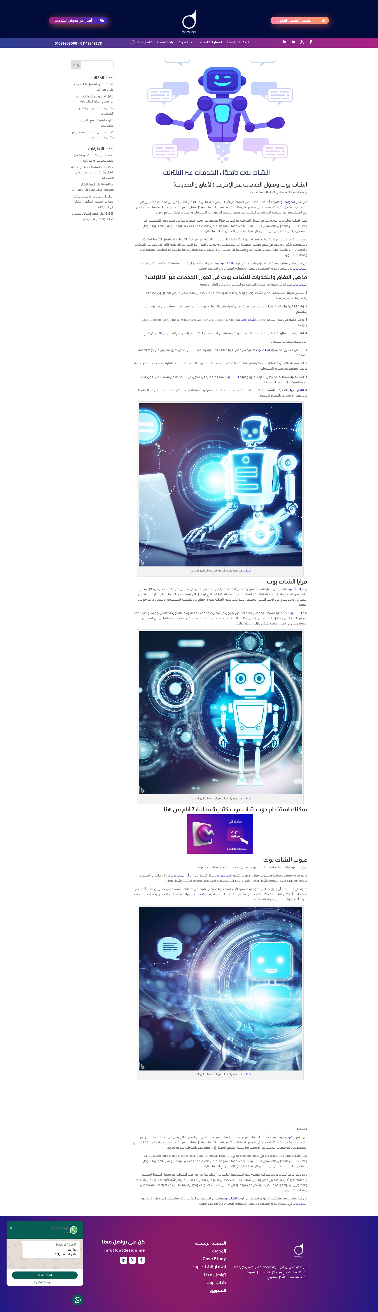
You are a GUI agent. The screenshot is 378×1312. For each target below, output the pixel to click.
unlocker (108, 196)
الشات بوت (300, 207)
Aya (293, 192)
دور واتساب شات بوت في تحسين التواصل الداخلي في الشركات (94, 202)
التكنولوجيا (289, 202)
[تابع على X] (302, 41)
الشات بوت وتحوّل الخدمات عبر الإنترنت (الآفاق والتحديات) (240, 184)
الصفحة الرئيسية (238, 42)
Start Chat (44, 1275)
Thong (109, 155)
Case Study (165, 42)
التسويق (156, 333)
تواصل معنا (144, 42)
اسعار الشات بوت (210, 42)
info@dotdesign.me (124, 1228)
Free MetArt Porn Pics (99, 167)
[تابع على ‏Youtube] (293, 41)
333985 (109, 213)
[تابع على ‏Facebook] (310, 41)
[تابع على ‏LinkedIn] (284, 41)
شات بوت (256, 192)
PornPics (107, 184)
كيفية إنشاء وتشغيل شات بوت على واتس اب (92, 173)
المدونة (183, 42)
